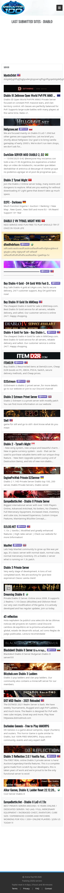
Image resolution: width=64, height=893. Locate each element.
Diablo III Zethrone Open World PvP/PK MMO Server (30, 95)
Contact (48, 888)
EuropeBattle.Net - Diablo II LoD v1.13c (25, 802)
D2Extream (10, 381)
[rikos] (32, 413)
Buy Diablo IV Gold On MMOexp (21, 302)
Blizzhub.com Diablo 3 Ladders (20, 673)
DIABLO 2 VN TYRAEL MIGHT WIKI (22, 221)
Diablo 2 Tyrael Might (15, 180)
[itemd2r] (32, 355)
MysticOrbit (10, 75)
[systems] (32, 643)
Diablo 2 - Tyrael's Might (17, 444)
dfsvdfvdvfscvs (11, 244)
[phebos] (32, 666)
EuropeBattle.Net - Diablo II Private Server (27, 501)
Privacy (26, 888)
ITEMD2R (8, 362)
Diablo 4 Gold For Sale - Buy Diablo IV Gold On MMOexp (25, 332)
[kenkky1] (32, 437)
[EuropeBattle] (32, 494)
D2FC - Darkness (13, 202)
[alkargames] (32, 783)
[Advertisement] (32, 43)
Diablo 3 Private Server (16, 567)
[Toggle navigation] (59, 8)
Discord (24, 129)
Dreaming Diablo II (14, 594)
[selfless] (32, 325)
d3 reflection (11, 616)
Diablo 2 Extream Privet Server (20, 396)
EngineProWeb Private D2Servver (22, 477)
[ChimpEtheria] (32, 264)
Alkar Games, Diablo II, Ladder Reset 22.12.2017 (30, 790)
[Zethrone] (32, 88)
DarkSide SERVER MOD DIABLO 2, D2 (24, 154)
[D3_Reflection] (32, 749)
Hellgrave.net (11, 129)
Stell (6, 420)
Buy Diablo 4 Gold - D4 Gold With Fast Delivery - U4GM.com (27, 283)
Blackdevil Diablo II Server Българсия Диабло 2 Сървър (25, 650)
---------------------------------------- (21, 271)
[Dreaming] (32, 587)
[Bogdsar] (32, 470)
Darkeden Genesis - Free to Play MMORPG (26, 726)
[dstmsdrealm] (32, 693)
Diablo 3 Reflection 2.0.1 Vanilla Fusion (25, 756)
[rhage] (32, 122)
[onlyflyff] (32, 237)
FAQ (37, 888)
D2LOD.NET (10, 526)
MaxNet (8, 545)
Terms (14, 888)
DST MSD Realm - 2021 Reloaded (22, 700)
